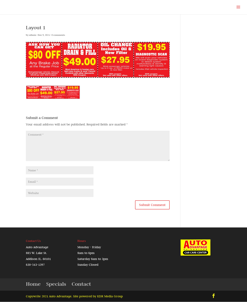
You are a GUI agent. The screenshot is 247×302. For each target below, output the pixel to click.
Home (33, 284)
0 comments (58, 34)
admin (32, 34)
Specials (56, 284)
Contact (81, 284)
